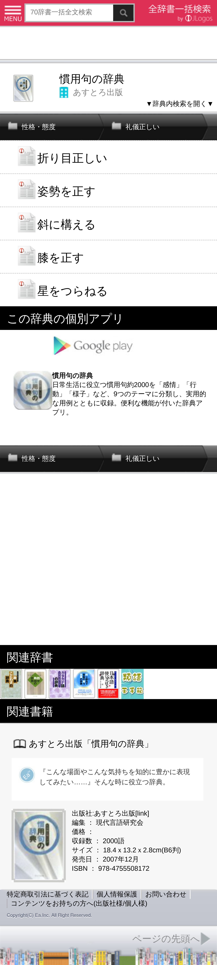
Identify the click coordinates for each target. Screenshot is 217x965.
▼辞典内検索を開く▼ (180, 103)
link (142, 813)
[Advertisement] (108, 44)
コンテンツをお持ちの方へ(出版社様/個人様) (79, 903)
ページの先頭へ (166, 938)
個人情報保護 (117, 894)
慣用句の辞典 (91, 79)
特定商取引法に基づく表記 (48, 894)
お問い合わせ (165, 894)
